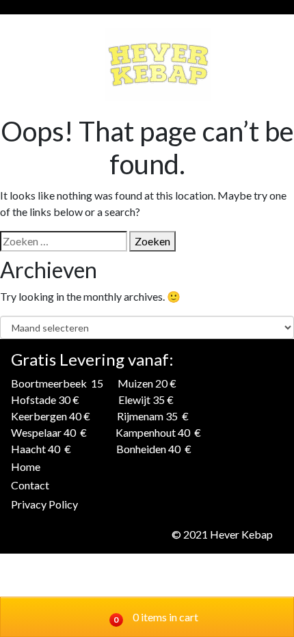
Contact (30, 484)
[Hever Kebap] (158, 64)
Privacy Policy (44, 504)
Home (25, 466)
